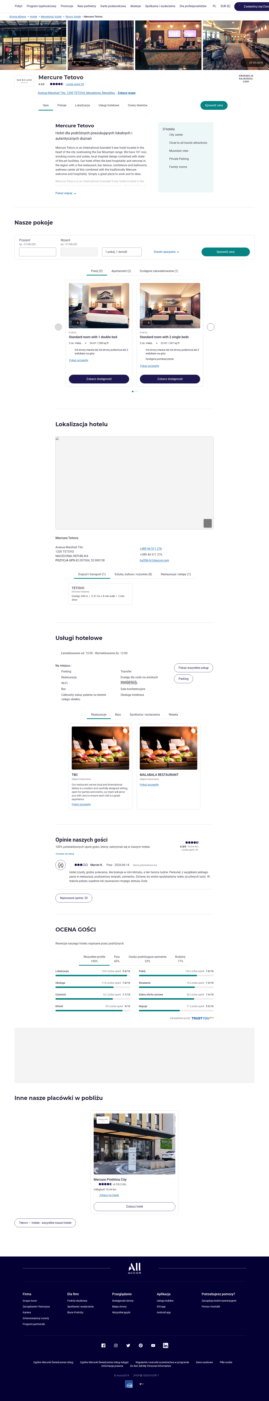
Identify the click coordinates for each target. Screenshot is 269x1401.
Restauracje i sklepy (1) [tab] (176, 574)
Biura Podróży (75, 1312)
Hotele (33, 16)
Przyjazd (27, 242)
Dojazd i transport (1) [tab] (92, 574)
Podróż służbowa (77, 1300)
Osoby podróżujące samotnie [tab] (147, 959)
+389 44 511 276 (151, 548)
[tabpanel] (134, 336)
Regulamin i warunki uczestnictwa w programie (162, 1362)
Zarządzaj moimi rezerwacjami (219, 1300)
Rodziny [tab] (180, 959)
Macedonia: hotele (51, 16)
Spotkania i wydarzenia (80, 1306)
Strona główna (17, 16)
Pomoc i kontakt (211, 1306)
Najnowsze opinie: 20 (74, 898)
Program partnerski (34, 1324)
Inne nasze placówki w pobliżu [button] (58, 1098)
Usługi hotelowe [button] (78, 638)
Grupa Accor (30, 1300)
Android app (164, 1312)
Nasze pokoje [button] (33, 222)
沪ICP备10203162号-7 (146, 1375)
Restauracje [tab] (98, 714)
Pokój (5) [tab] (97, 271)
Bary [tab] (118, 714)
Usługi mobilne (165, 1300)
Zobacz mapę (127, 93)
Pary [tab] (117, 959)
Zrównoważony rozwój (36, 1318)
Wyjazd (69, 242)
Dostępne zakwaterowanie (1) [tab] (159, 271)
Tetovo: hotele (73, 16)
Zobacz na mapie (109, 1195)
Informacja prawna (112, 1365)
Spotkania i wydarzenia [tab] (145, 714)
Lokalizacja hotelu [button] (81, 424)
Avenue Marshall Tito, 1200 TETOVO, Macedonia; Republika (76, 93)
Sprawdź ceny (214, 105)
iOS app (161, 1306)
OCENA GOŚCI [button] (75, 929)
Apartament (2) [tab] (121, 271)
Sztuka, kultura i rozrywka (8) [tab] (133, 574)
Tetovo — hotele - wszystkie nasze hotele (45, 1223)
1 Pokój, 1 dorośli (116, 252)
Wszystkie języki (121, 1312)
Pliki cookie (226, 1362)
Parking (183, 678)
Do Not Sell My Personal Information (150, 1365)
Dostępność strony (123, 1300)
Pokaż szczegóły (81, 804)
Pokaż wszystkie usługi (194, 668)
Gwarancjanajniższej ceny (246, 79)
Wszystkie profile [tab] (94, 959)
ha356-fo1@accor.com (154, 560)
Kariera (27, 1312)
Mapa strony (119, 1306)
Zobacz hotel (134, 1206)
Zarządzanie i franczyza (36, 1306)
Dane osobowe (204, 1362)
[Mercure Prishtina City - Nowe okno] (134, 1144)
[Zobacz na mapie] (134, 483)
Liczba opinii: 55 (75, 84)
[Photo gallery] (134, 45)
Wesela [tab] (173, 714)
